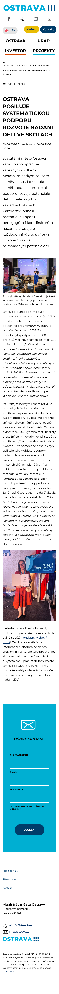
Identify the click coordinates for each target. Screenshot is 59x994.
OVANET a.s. (9, 971)
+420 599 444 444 (20, 925)
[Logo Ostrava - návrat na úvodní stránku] (29, 10)
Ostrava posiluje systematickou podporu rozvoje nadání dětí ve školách (26, 70)
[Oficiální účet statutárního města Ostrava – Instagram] (49, 19)
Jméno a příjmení (19, 755)
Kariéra (31, 29)
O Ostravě (10, 66)
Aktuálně (23, 66)
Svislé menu (16, 84)
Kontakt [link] (48, 29)
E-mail (13, 772)
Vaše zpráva (16, 789)
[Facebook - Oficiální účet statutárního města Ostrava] (8, 19)
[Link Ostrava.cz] (21, 939)
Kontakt (7, 887)
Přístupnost (9, 879)
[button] (15, 41)
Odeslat (30, 829)
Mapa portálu (10, 870)
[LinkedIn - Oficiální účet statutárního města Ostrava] (35, 19)
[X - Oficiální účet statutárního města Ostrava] (21, 19)
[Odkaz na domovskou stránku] (29, 62)
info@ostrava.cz (19, 931)
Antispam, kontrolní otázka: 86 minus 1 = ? (27, 807)
